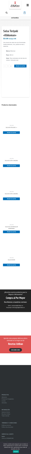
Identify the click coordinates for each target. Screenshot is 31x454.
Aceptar (16, 451)
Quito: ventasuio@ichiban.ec (15, 305)
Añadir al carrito (20, 66)
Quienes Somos (6, 412)
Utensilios (4, 402)
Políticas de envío (6, 425)
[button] (15, 350)
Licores (4, 401)
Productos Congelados (8, 399)
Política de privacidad (7, 427)
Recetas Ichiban (6, 414)
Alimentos (4, 397)
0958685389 (9, 438)
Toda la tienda (5, 415)
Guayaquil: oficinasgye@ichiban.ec (15, 307)
